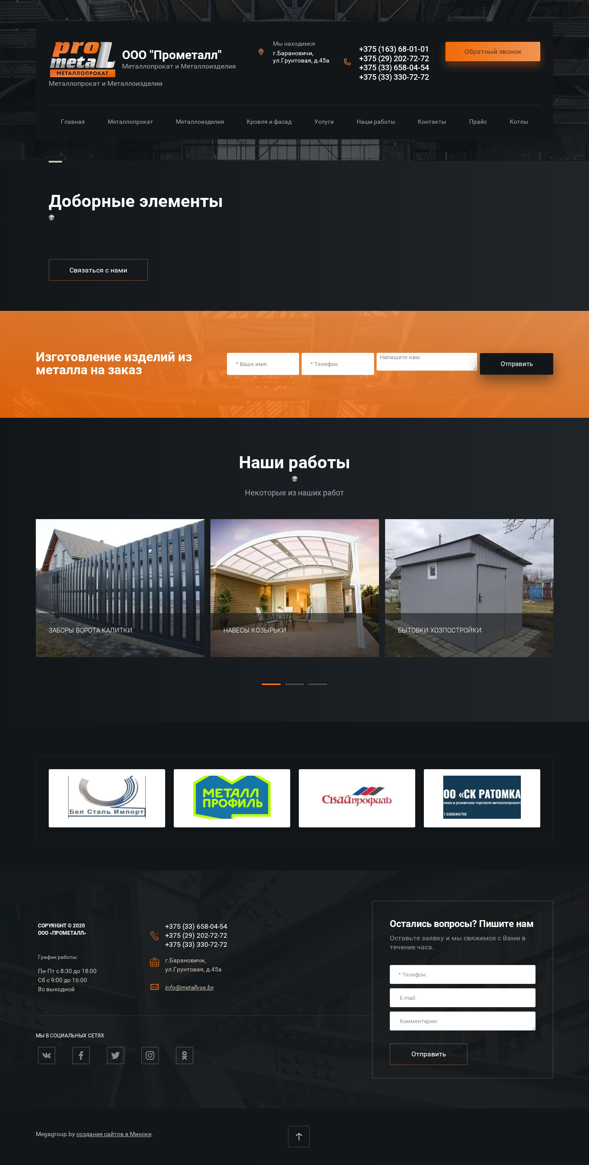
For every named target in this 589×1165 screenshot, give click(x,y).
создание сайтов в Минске (113, 1134)
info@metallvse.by (189, 987)
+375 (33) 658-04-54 (394, 67)
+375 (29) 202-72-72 (394, 58)
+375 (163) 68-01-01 (394, 48)
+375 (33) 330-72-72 (394, 76)
